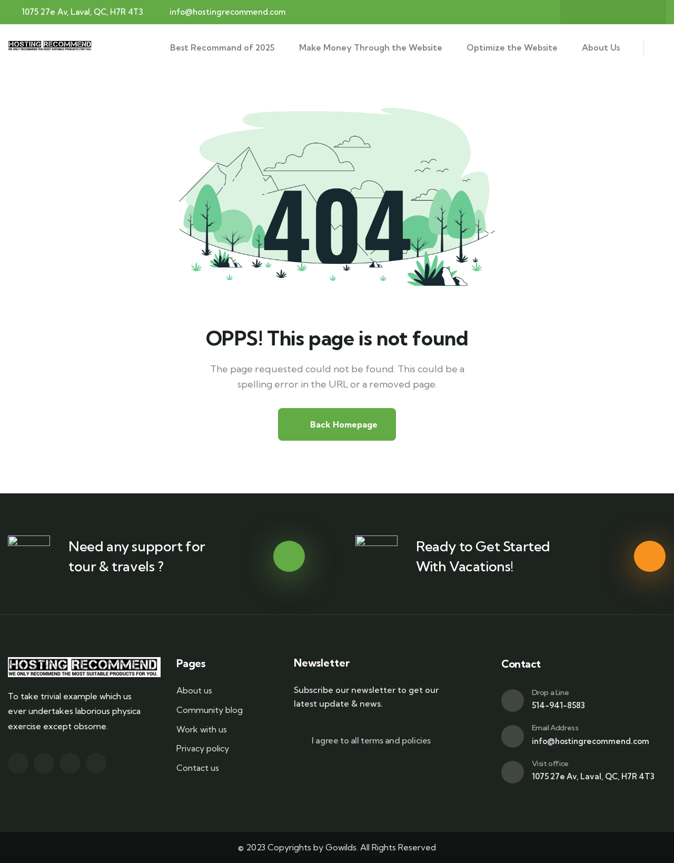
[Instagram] (623, 12)
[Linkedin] (96, 763)
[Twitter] (603, 12)
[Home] (50, 47)
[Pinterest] (644, 12)
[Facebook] (582, 12)
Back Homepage (343, 424)
